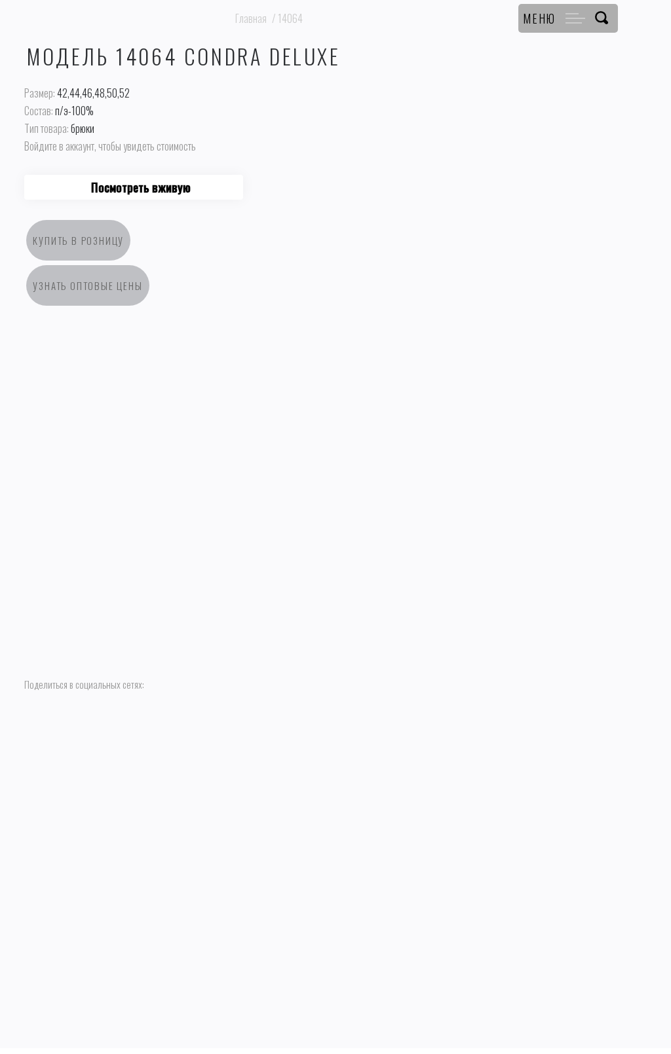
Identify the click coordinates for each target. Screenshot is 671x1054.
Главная (251, 18)
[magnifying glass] (601, 18)
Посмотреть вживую (141, 187)
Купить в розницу (78, 240)
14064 (290, 18)
